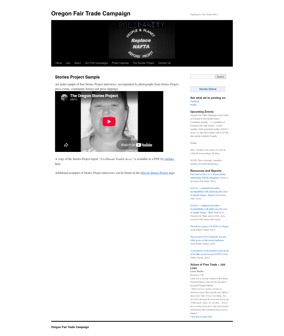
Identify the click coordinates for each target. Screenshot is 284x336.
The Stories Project (143, 63)
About (77, 63)
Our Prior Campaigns (96, 63)
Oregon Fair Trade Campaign (90, 13)
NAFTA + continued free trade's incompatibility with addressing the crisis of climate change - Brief (209, 209)
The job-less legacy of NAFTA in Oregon (209, 226)
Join (68, 63)
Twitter (193, 104)
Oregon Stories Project (154, 173)
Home (58, 63)
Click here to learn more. (201, 316)
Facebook (194, 101)
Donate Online (207, 89)
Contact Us (164, 63)
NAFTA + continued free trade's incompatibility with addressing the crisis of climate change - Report (209, 191)
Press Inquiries (120, 63)
